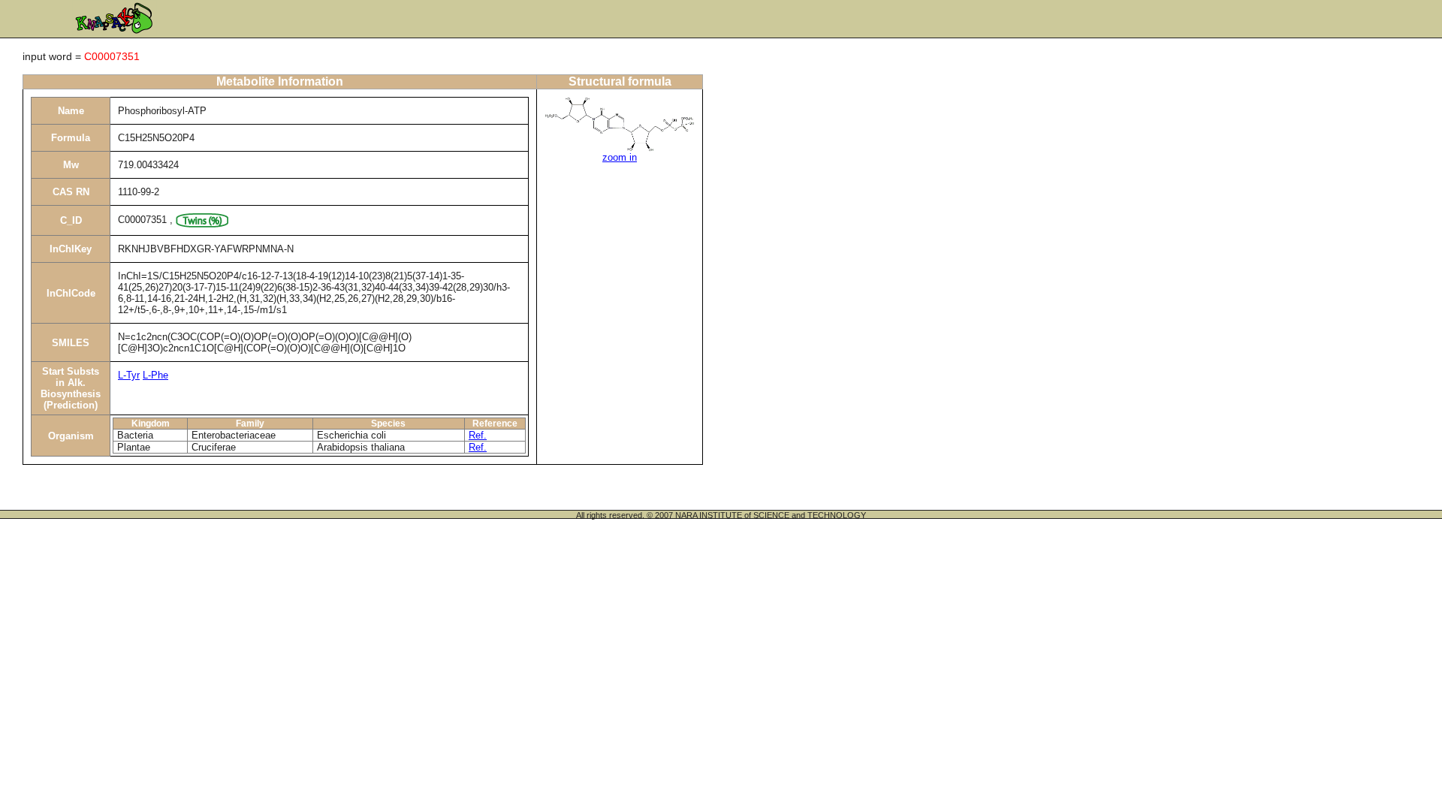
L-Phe (155, 375)
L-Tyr (129, 375)
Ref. (478, 435)
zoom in (619, 157)
